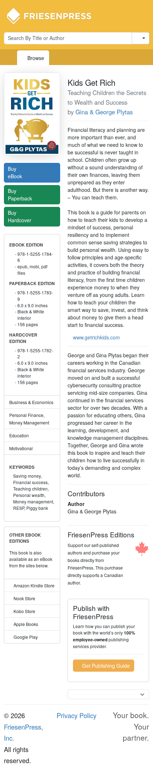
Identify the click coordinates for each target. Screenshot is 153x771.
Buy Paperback (20, 194)
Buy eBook (15, 172)
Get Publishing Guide (105, 665)
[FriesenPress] (54, 15)
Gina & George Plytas (104, 112)
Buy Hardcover (20, 216)
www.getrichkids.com (96, 337)
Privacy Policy (76, 715)
